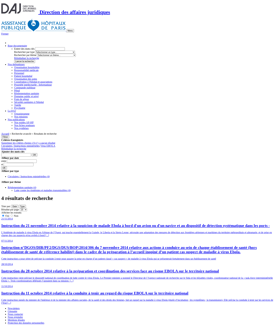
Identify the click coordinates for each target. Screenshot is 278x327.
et (2, 164)
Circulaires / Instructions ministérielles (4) (29, 176)
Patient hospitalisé (23, 76)
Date (15, 206)
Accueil (5, 133)
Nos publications (16, 119)
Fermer (5, 33)
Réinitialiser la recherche (26, 58)
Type (22, 206)
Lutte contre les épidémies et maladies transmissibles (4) (42, 190)
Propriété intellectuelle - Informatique (33, 84)
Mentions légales (16, 320)
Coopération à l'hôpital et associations (33, 81)
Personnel (19, 73)
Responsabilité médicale (26, 70)
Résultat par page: (10, 209)
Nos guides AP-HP (24, 122)
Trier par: (6, 206)
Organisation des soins (25, 79)
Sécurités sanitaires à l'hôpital (29, 102)
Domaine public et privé (26, 96)
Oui (7, 215)
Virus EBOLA (47, 145)
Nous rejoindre (15, 317)
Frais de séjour (21, 99)
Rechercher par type (24, 52)
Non (15, 215)
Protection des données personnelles (26, 323)
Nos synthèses (21, 128)
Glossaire (12, 311)
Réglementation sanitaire (26, 93)
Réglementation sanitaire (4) (22, 187)
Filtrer (5, 137)
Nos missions (21, 116)
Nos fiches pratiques (24, 125)
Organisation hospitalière (26, 67)
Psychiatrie (19, 108)
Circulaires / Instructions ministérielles (20, 145)
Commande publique (24, 87)
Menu (70, 31)
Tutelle (17, 105)
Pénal (17, 90)
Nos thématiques (16, 64)
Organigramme (21, 113)
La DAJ (12, 110)
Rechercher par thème (25, 55)
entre (4, 161)
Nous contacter (15, 314)
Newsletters (14, 308)
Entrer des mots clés (24, 48)
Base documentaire (17, 45)
